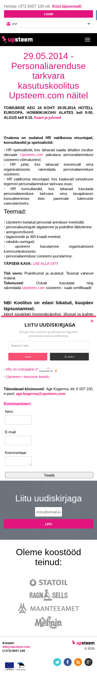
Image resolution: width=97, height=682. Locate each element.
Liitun (28, 356)
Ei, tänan (69, 356)
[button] (50, 324)
